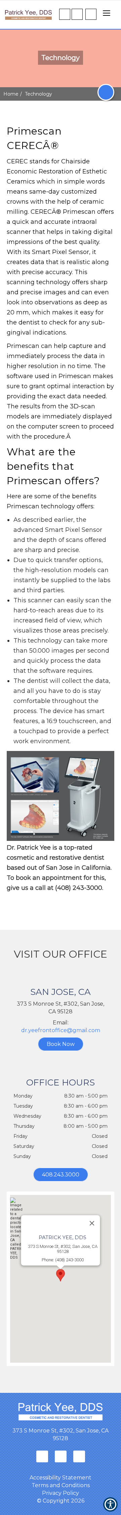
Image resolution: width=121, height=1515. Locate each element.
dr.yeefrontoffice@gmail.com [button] (60, 1030)
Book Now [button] (61, 1044)
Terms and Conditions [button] (61, 1485)
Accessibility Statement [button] (60, 1477)
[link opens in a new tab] (42, 1456)
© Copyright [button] (60, 1501)
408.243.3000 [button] (60, 1174)
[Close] (92, 1223)
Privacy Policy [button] (60, 1493)
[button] (28, 10)
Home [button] (10, 94)
